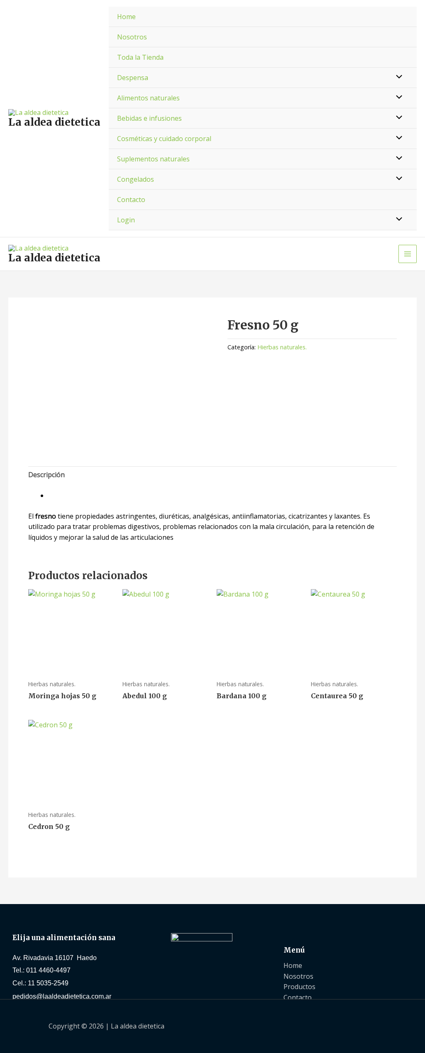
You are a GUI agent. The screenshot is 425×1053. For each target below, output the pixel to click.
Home (126, 16)
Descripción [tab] (46, 474)
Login (126, 219)
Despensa (132, 77)
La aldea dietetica (54, 122)
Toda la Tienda (140, 57)
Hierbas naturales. (282, 347)
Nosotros (132, 36)
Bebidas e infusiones (149, 118)
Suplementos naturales (153, 158)
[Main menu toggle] (407, 254)
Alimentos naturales (148, 97)
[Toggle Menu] (397, 77)
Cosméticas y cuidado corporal (164, 138)
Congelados (135, 179)
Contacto (131, 199)
